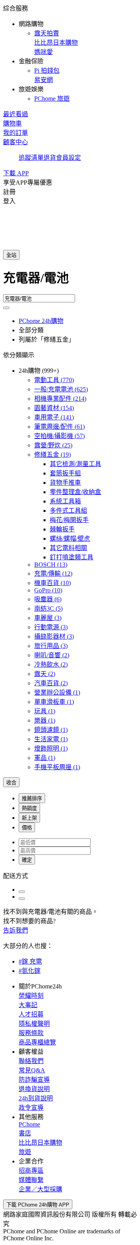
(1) (57, 692)
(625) (61, 389)
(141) (54, 417)
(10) (52, 583)
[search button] (6, 308)
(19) (52, 454)
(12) (53, 573)
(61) (59, 426)
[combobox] (70, 281)
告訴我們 (15, 930)
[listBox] (70, 875)
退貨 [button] (50, 157)
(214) (60, 398)
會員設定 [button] (68, 157)
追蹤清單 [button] (31, 157)
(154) (54, 408)
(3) (47, 618)
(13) (50, 564)
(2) (51, 655)
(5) (48, 608)
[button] (70, 53)
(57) (59, 436)
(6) (47, 599)
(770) (54, 380)
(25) (53, 445)
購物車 (12, 123)
